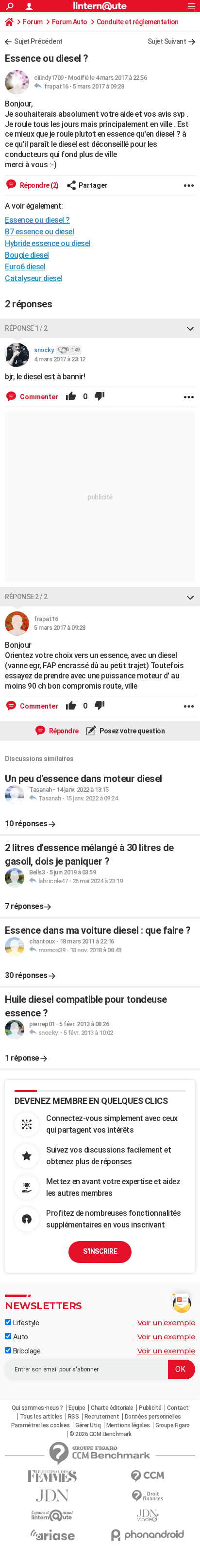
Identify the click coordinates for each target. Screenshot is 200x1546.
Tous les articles (41, 1416)
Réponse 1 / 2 (26, 328)
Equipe (76, 1407)
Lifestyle (25, 1322)
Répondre (63, 731)
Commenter (38, 397)
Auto (19, 1337)
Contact (178, 1407)
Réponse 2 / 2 (26, 597)
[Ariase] (52, 1534)
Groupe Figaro (172, 1425)
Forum (33, 22)
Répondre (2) (38, 185)
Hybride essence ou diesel (47, 243)
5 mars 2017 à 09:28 (98, 86)
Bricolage (25, 1351)
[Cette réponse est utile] (71, 397)
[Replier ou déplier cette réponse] (190, 328)
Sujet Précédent (38, 41)
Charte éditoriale (112, 1407)
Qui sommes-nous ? (37, 1407)
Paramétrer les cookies (40, 1425)
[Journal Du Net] (52, 1496)
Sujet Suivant (167, 41)
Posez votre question (132, 731)
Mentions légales (128, 1425)
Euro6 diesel (25, 266)
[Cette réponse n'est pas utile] (99, 397)
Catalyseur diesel (33, 278)
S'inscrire (100, 1251)
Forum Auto (69, 22)
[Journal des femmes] (52, 1476)
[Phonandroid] (147, 1535)
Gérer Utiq (87, 1425)
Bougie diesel (27, 255)
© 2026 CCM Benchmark (100, 1434)
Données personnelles (153, 1416)
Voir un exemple (166, 1322)
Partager (93, 185)
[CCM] (147, 1476)
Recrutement (101, 1416)
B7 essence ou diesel (39, 231)
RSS (73, 1416)
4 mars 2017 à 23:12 (59, 359)
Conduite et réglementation (138, 22)
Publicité (150, 1407)
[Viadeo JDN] (147, 1516)
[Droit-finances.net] (147, 1496)
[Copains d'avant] (52, 1516)
